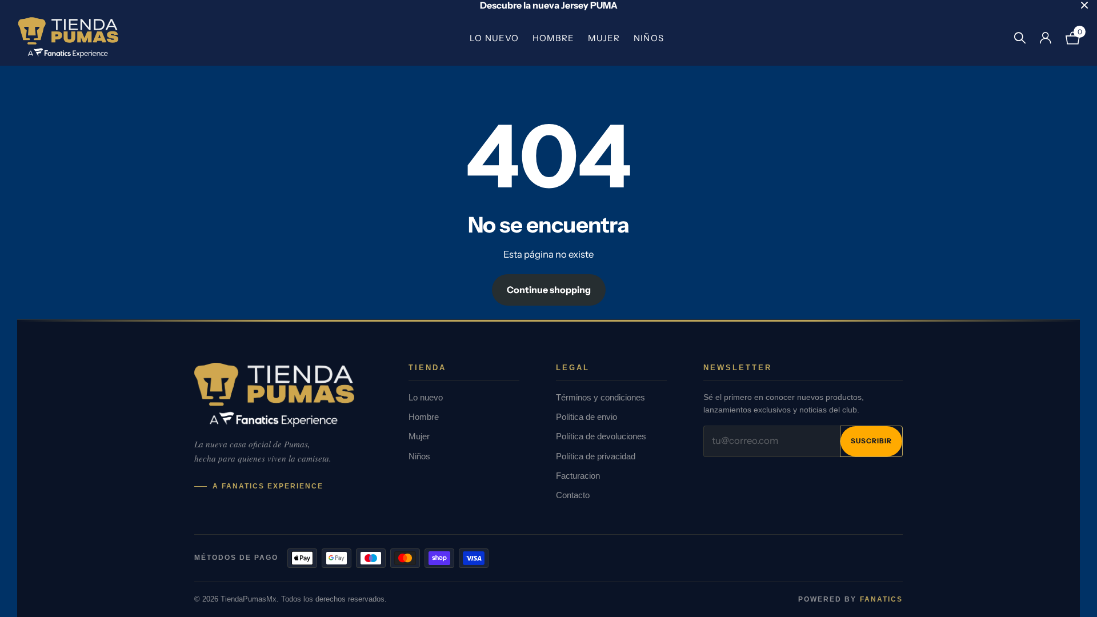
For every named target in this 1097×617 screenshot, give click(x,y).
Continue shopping (549, 289)
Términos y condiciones (600, 397)
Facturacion (578, 475)
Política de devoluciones (601, 436)
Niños (648, 38)
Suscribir (871, 440)
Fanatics (881, 599)
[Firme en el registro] (1045, 38)
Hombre (553, 38)
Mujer (604, 38)
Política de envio (586, 417)
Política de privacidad (595, 456)
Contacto (573, 495)
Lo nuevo (494, 38)
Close (1084, 5)
